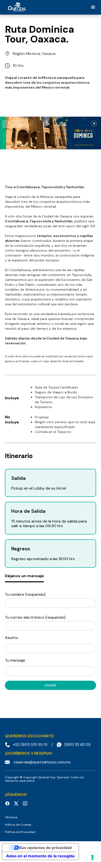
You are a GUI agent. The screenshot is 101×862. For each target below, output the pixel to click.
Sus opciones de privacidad (45, 847)
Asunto (11, 637)
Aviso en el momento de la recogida (40, 855)
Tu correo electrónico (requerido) (35, 617)
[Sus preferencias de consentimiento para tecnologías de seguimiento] (92, 857)
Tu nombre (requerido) (25, 594)
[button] (93, 7)
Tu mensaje (15, 660)
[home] (16, 7)
